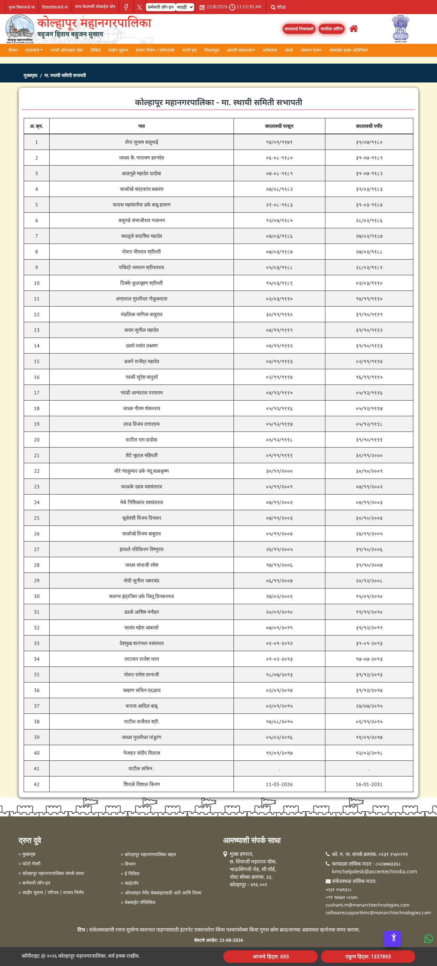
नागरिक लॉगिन (332, 29)
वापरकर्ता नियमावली (299, 29)
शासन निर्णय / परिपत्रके (155, 50)
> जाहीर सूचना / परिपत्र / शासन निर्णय (51, 893)
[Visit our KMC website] (79, 28)
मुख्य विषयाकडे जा (22, 7)
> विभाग (128, 864)
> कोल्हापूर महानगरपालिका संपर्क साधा (51, 874)
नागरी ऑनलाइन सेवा (67, 50)
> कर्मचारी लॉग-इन (34, 883)
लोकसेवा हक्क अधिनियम (348, 50)
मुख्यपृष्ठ (30, 75)
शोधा (281, 7)
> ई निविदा (130, 874)
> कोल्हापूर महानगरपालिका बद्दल (148, 855)
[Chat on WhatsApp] (428, 938)
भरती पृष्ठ (189, 50)
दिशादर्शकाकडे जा (55, 7)
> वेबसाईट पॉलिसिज (138, 903)
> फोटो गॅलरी (30, 864)
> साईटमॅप (130, 884)
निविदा (95, 50)
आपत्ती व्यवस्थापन (241, 50)
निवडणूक (211, 50)
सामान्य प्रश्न (311, 50)
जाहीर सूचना (118, 50)
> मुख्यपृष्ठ (27, 855)
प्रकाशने (32, 50)
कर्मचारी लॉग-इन (161, 7)
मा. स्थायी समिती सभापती (65, 75)
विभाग (13, 50)
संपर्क (289, 50)
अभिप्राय (270, 50)
